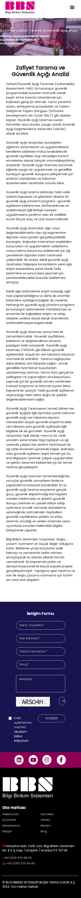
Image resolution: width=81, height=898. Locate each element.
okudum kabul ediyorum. (22, 729)
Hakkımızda (10, 814)
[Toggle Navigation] (72, 7)
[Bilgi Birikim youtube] (33, 760)
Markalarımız (11, 826)
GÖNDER (51, 718)
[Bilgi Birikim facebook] (61, 760)
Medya (45, 826)
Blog (44, 831)
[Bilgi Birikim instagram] (47, 760)
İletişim (7, 831)
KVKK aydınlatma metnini (22, 722)
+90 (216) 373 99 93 (20, 863)
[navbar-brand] (20, 7)
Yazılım (45, 820)
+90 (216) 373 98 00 (17, 858)
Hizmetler (47, 814)
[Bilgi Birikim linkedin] (19, 760)
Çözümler (7, 30)
